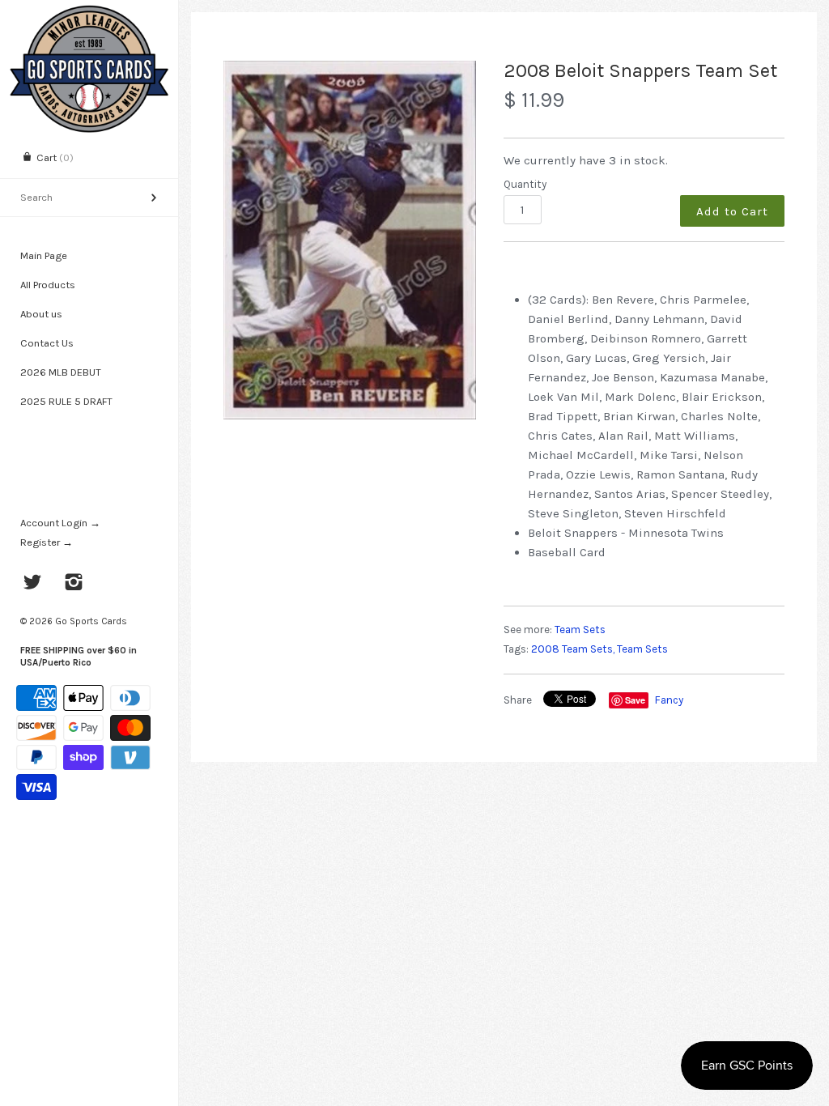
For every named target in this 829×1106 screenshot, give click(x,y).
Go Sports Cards (91, 621)
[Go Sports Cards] (89, 14)
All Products (47, 285)
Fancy (669, 700)
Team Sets (580, 629)
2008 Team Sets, (572, 649)
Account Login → (60, 523)
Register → (46, 542)
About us (41, 314)
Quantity (525, 184)
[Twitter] (32, 583)
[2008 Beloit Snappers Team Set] (349, 240)
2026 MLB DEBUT (60, 372)
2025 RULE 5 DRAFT (66, 401)
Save (635, 700)
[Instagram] (74, 583)
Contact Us (47, 343)
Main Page (43, 255)
